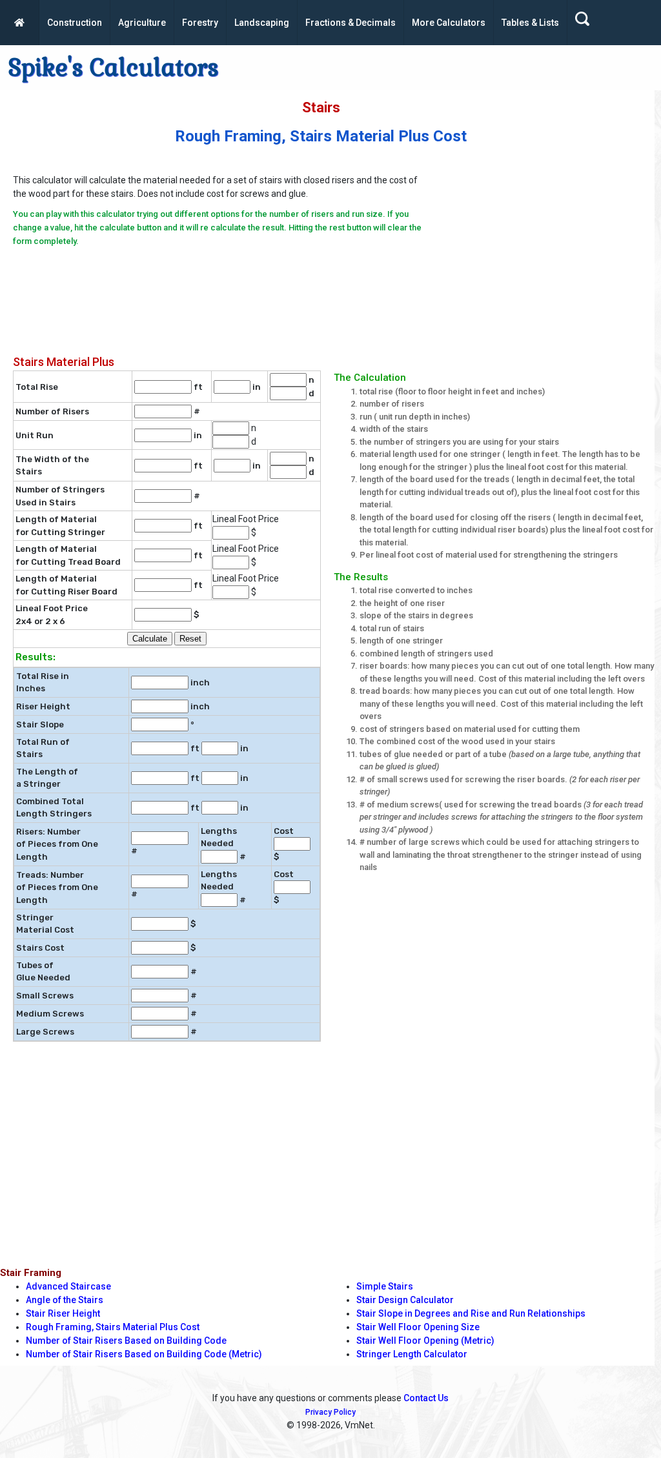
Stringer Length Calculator (411, 1354)
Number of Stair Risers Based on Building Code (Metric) (144, 1354)
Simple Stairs (384, 1286)
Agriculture (142, 22)
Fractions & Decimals (350, 22)
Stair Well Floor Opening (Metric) (425, 1340)
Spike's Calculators (113, 68)
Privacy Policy (330, 1412)
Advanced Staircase (68, 1286)
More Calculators (448, 22)
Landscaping (261, 22)
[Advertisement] (541, 251)
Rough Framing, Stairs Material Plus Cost (112, 1327)
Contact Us (426, 1398)
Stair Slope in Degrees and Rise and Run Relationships (470, 1313)
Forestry (200, 22)
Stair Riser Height (63, 1313)
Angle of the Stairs (64, 1300)
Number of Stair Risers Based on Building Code (126, 1340)
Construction (74, 22)
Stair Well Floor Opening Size (418, 1327)
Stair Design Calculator (405, 1300)
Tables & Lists (530, 22)
